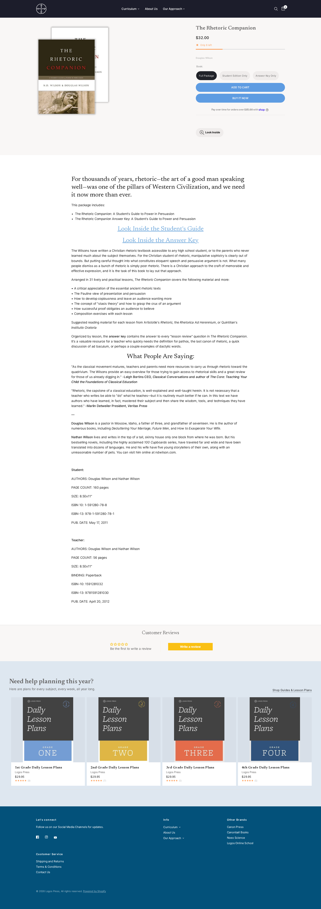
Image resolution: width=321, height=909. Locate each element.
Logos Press (22, 772)
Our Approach (172, 9)
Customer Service (49, 854)
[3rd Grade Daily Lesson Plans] (199, 729)
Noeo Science (236, 837)
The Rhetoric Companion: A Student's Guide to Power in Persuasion (124, 214)
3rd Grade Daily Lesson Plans (190, 767)
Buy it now (240, 98)
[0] (282, 9)
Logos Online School (240, 843)
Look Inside (212, 132)
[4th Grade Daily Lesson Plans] (275, 729)
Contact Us (43, 872)
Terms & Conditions (48, 866)
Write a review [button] (190, 647)
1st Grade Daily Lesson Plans (38, 767)
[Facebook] (40, 837)
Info (166, 819)
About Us (151, 9)
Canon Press (235, 827)
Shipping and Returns (50, 861)
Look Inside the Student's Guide (161, 229)
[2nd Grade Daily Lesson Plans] (123, 729)
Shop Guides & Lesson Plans (292, 690)
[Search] (276, 9)
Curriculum (128, 9)
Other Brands (237, 819)
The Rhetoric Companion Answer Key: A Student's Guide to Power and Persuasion (135, 219)
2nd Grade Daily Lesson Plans (114, 767)
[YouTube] (58, 838)
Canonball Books (238, 832)
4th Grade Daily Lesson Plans (265, 767)
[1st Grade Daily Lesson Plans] (48, 729)
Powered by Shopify (94, 891)
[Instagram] (49, 837)
